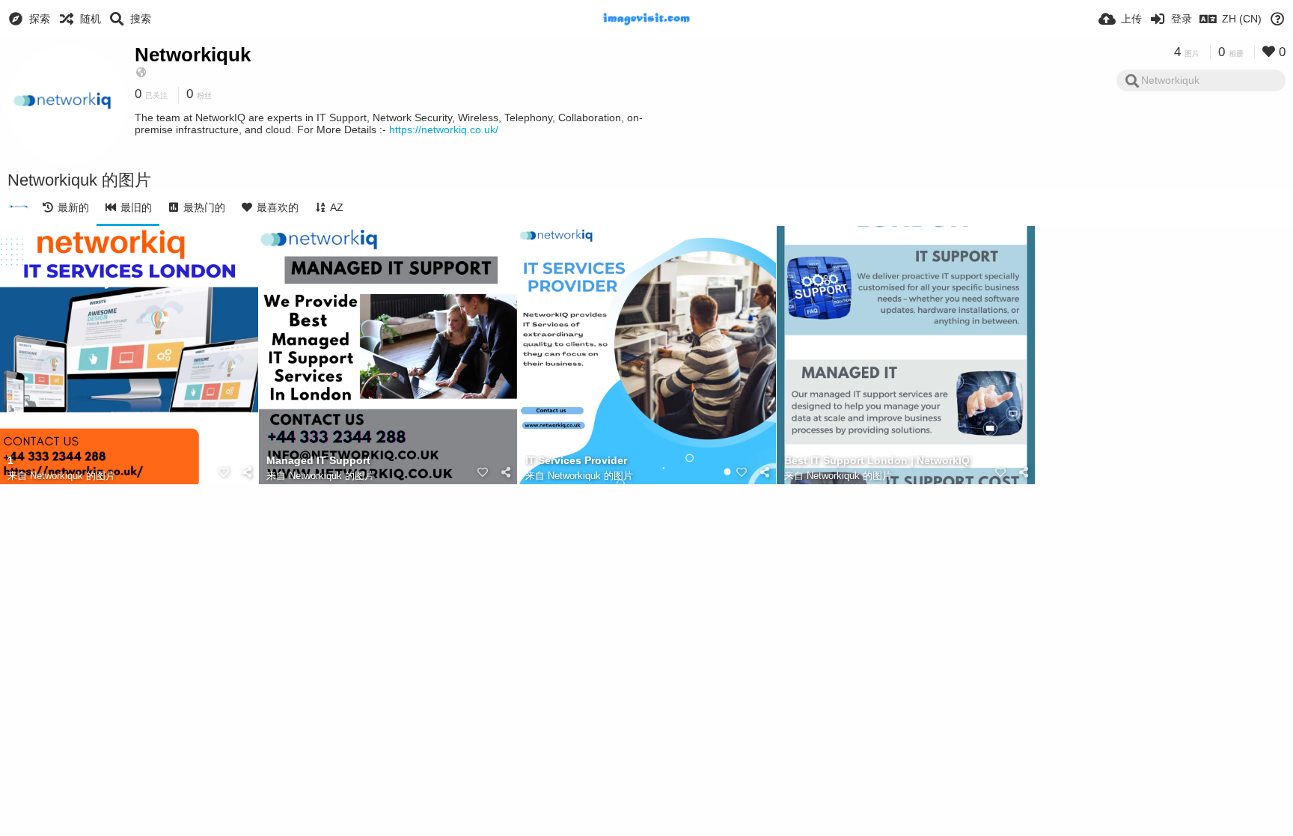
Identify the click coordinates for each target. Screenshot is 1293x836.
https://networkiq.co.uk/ (443, 129)
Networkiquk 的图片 (72, 475)
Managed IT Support (318, 460)
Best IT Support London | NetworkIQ (877, 460)
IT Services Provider (576, 460)
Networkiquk (193, 54)
